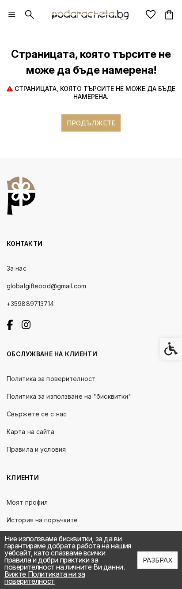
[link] (12, 14)
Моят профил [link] (27, 502)
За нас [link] (17, 268)
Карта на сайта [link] (30, 431)
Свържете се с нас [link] (37, 414)
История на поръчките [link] (42, 520)
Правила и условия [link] (36, 449)
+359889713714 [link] (30, 303)
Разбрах (157, 560)
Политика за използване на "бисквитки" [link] (69, 396)
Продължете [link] (91, 123)
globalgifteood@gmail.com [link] (46, 286)
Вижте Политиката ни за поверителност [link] (44, 577)
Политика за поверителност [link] (51, 378)
